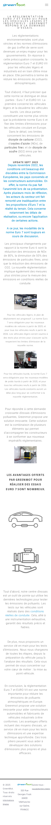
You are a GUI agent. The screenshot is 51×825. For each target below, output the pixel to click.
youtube (43, 790)
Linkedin (43, 800)
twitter (43, 795)
